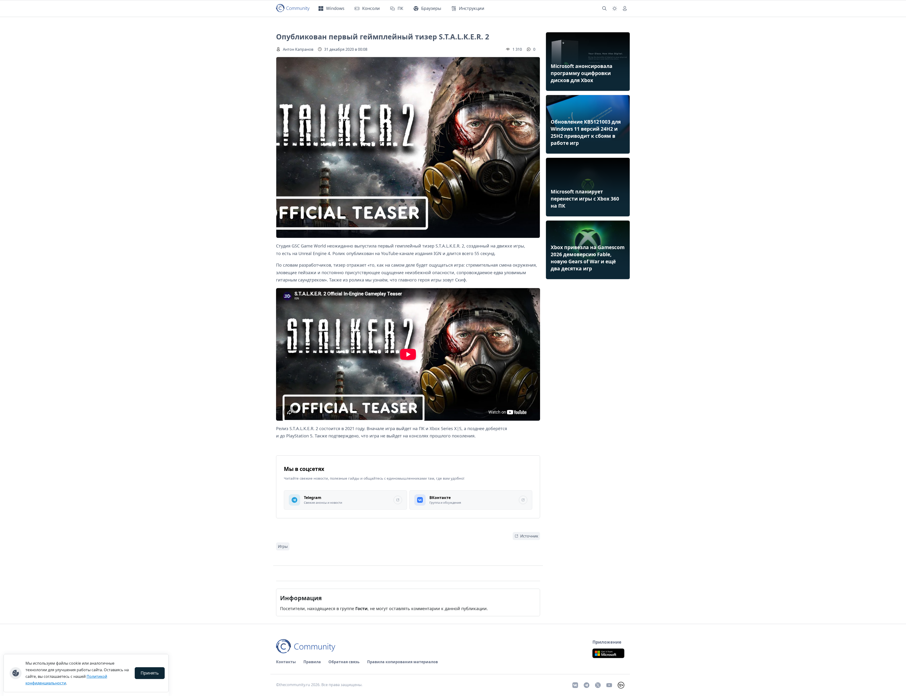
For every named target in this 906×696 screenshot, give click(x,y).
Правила (312, 661)
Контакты (286, 661)
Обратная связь (344, 661)
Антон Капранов (298, 49)
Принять (150, 673)
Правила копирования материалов (402, 661)
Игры (283, 546)
